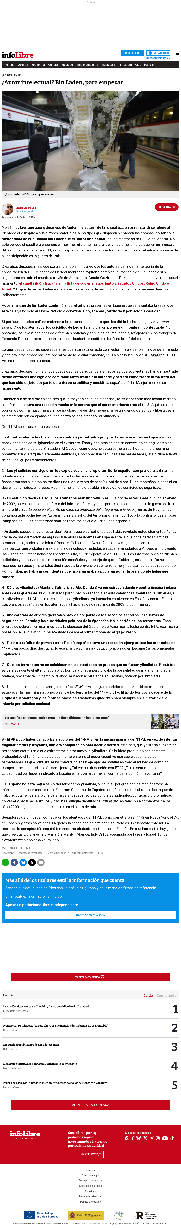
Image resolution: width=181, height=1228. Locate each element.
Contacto (90, 1170)
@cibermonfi (25, 211)
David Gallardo (11, 1030)
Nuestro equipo (90, 1175)
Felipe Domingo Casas (15, 1011)
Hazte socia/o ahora (90, 915)
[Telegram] (152, 1138)
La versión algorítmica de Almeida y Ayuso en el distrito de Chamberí (46, 1006)
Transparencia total (157, 58)
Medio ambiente (87, 64)
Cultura (53, 64)
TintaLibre (125, 64)
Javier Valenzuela (26, 207)
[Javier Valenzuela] (7, 209)
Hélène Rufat (10, 1049)
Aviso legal (90, 1191)
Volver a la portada (90, 1105)
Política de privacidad (90, 1196)
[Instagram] (158, 1138)
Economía (38, 64)
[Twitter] (145, 1138)
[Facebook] (133, 1138)
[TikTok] (172, 1138)
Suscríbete (132, 53)
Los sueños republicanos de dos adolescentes (31, 1044)
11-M (101, 853)
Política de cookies (90, 1201)
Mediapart (108, 64)
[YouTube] (165, 1138)
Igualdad (67, 64)
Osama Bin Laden (56, 853)
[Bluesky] (138, 1138)
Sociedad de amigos (90, 1185)
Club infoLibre (144, 64)
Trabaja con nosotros (90, 1180)
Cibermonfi (8, 853)
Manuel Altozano (12, 1068)
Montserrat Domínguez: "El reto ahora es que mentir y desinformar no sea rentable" (55, 1025)
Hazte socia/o (91, 1154)
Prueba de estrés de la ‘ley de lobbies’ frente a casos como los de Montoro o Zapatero (55, 1083)
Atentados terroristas (30, 853)
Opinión (23, 64)
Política (9, 64)
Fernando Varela (12, 1087)
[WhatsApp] (127, 1138)
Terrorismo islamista (82, 853)
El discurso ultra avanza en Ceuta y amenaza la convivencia (40, 1063)
